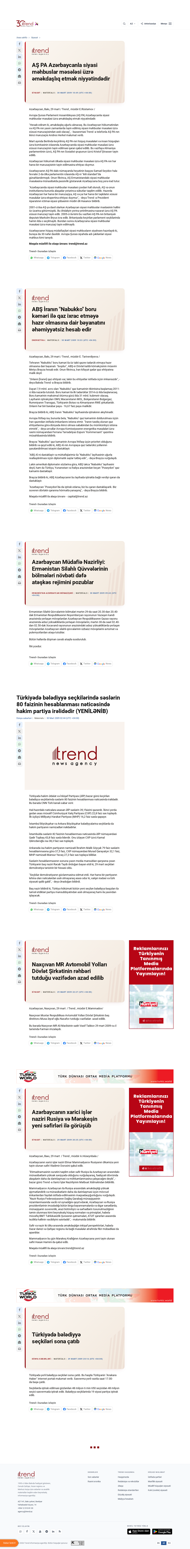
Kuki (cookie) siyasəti (157, 1490)
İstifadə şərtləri (155, 1477)
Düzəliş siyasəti (125, 1494)
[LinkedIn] (53, 1531)
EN (158, 1543)
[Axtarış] (124, 24)
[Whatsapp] (20, 1531)
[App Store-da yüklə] (138, 1532)
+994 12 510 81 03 (25, 1508)
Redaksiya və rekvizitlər (128, 1481)
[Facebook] (27, 1531)
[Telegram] (46, 1531)
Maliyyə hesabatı (125, 1499)
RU (169, 1543)
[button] (19, 44)
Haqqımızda (123, 1477)
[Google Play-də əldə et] (162, 1532)
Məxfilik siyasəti (155, 1481)
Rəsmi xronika (94, 1481)
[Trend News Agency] (26, 1475)
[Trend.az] (27, 23)
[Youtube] (40, 1531)
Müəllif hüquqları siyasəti (159, 1486)
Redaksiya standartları (128, 1490)
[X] (33, 1531)
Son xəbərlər (93, 1477)
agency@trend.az (25, 1511)
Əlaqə (120, 1486)
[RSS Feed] (59, 1531)
